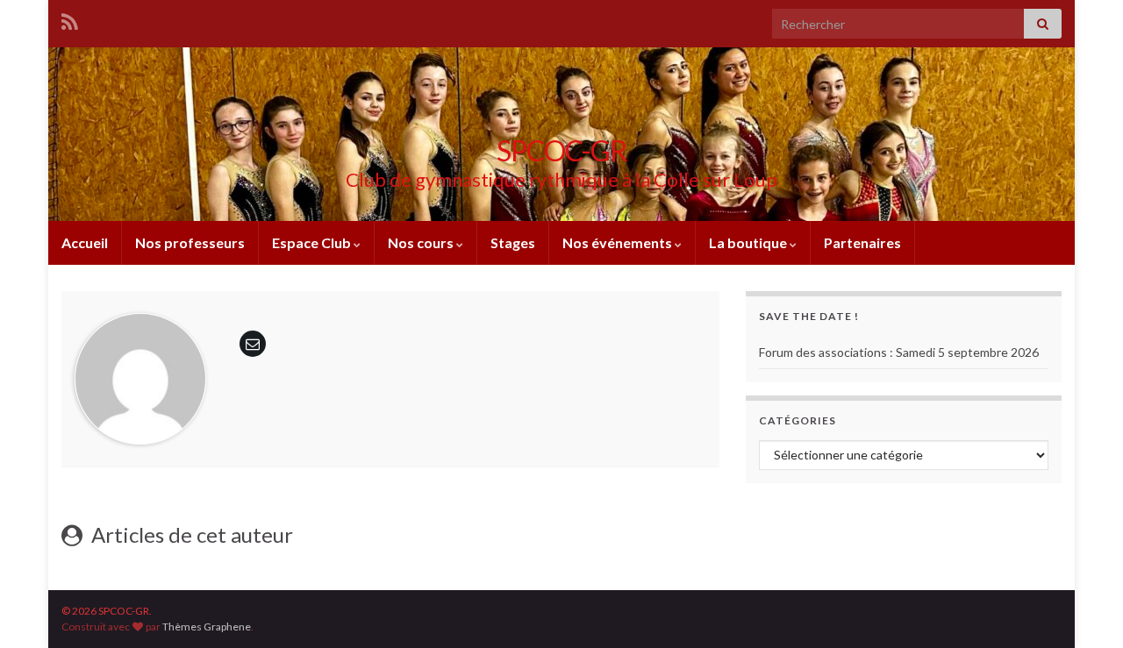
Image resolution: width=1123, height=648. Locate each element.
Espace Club (313, 242)
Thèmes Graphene (206, 626)
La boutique (749, 242)
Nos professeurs (190, 242)
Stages (512, 242)
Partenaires (862, 242)
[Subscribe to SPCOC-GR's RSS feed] (69, 19)
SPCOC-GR (562, 150)
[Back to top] (1083, 608)
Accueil (84, 242)
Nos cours (422, 242)
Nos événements (618, 242)
